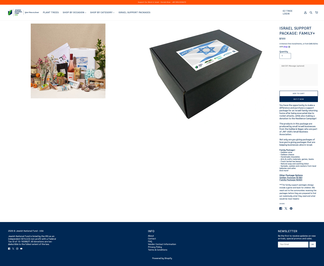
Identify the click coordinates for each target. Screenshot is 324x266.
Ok (312, 244)
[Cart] (316, 12)
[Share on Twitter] (286, 208)
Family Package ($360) (290, 180)
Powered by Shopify (162, 258)
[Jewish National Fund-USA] (23, 12)
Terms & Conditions (157, 250)
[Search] (311, 12)
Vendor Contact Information (162, 244)
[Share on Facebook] (281, 208)
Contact (152, 239)
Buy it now (299, 99)
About (151, 236)
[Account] (305, 12)
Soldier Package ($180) (290, 178)
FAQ (150, 241)
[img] (9, 248)
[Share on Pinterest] (291, 208)
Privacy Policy (155, 247)
